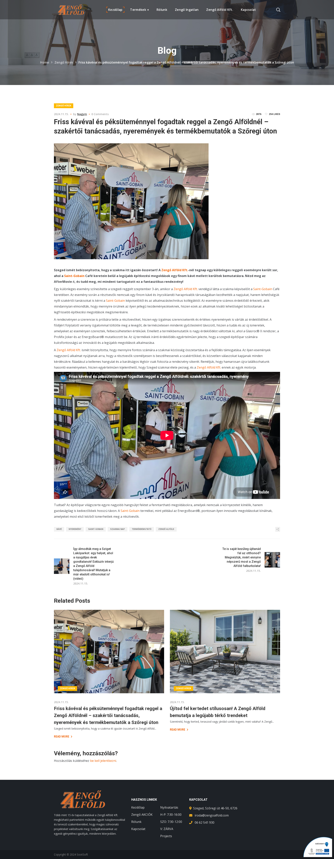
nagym (82, 114)
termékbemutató (141, 529)
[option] (109, 674)
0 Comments (100, 114)
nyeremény (75, 529)
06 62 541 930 (204, 822)
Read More (61, 736)
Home (44, 62)
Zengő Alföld (166, 529)
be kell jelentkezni (103, 761)
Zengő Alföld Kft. (174, 270)
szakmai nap (117, 529)
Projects (166, 836)
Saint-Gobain (74, 276)
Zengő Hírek (64, 62)
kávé (59, 529)
